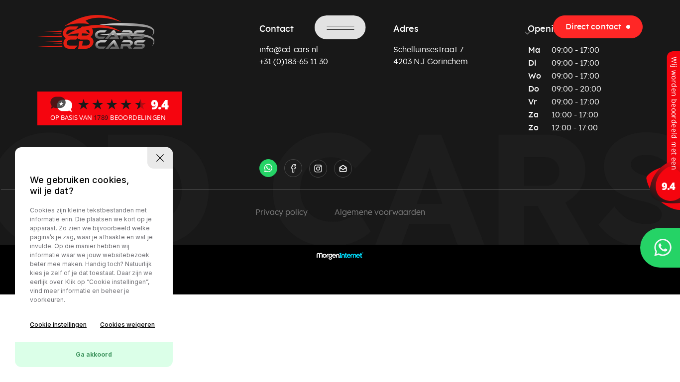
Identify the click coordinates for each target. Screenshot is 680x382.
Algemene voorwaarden (380, 212)
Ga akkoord (94, 354)
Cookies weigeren (127, 324)
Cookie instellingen (58, 324)
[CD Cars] (109, 108)
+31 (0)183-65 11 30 (293, 62)
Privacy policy (281, 212)
